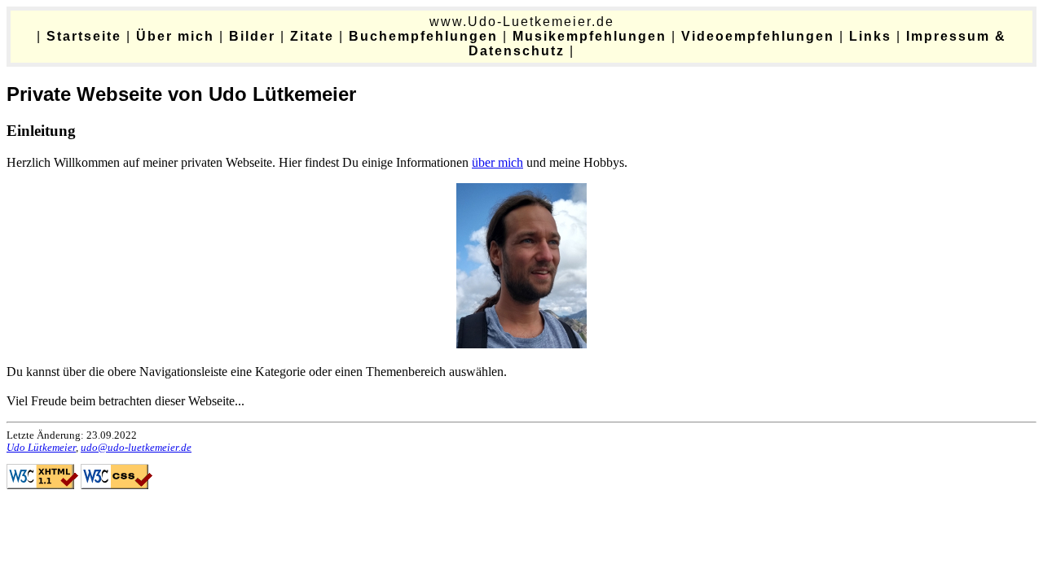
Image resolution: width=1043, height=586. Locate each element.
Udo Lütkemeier (41, 447)
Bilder (252, 36)
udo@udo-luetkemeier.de (136, 447)
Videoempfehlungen (757, 36)
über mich (497, 162)
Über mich (175, 36)
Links (870, 36)
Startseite (83, 36)
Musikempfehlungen (590, 36)
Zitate (312, 36)
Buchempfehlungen (423, 36)
